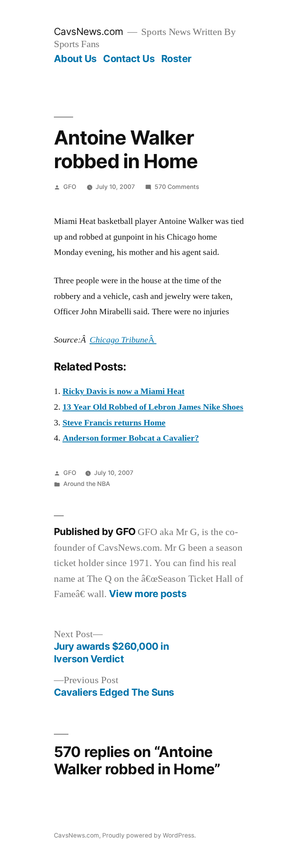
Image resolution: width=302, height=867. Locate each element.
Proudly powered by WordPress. (149, 835)
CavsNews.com (88, 31)
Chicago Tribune (119, 339)
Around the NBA (86, 484)
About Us (75, 58)
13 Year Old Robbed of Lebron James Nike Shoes (153, 406)
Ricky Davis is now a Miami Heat (123, 391)
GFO (69, 187)
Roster (176, 58)
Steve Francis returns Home (114, 422)
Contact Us (129, 58)
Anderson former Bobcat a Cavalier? (131, 438)
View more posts (148, 593)
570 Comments (177, 187)
